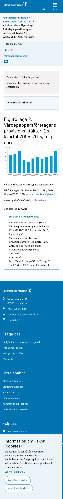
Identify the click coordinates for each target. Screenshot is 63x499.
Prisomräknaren (11, 398)
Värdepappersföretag (14, 21)
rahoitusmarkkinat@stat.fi (40, 194)
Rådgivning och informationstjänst (21, 342)
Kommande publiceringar (16, 403)
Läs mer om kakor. (15, 471)
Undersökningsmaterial (15, 409)
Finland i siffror (11, 392)
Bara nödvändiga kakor (19, 488)
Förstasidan (9, 17)
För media (8, 359)
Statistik (23, 17)
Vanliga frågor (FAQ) (13, 353)
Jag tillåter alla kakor (18, 480)
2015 (31, 21)
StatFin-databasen (13, 380)
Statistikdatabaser (13, 386)
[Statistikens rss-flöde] (6, 62)
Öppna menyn (14, 43)
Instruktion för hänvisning (23, 216)
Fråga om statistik (13, 347)
